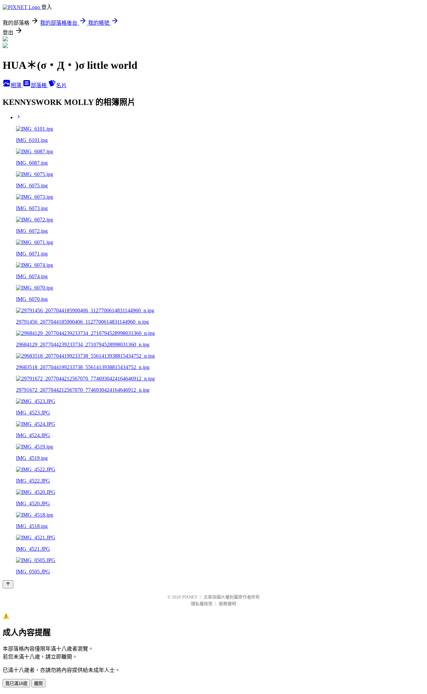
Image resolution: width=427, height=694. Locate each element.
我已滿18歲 (16, 683)
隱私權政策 (201, 603)
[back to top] (8, 584)
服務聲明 (227, 603)
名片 (61, 85)
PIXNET (189, 596)
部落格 (39, 85)
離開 (38, 683)
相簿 (17, 85)
